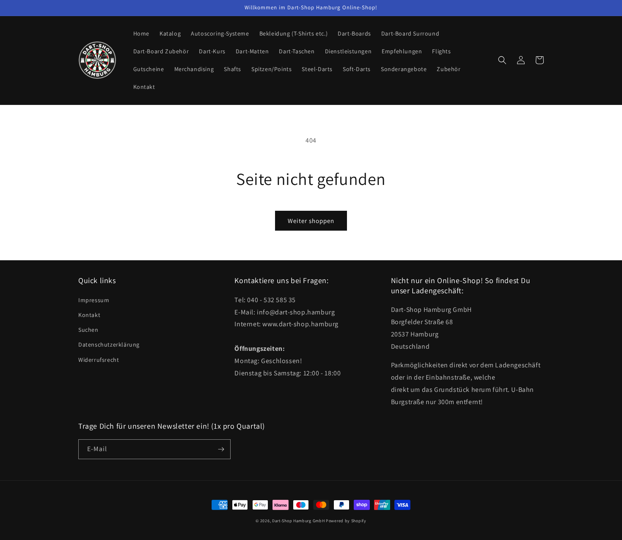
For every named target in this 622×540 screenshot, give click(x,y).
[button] (502, 60)
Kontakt (89, 315)
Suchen (88, 329)
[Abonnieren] (221, 449)
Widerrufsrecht (98, 360)
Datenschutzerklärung (109, 344)
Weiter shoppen (311, 221)
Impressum (93, 300)
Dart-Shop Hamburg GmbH (298, 520)
